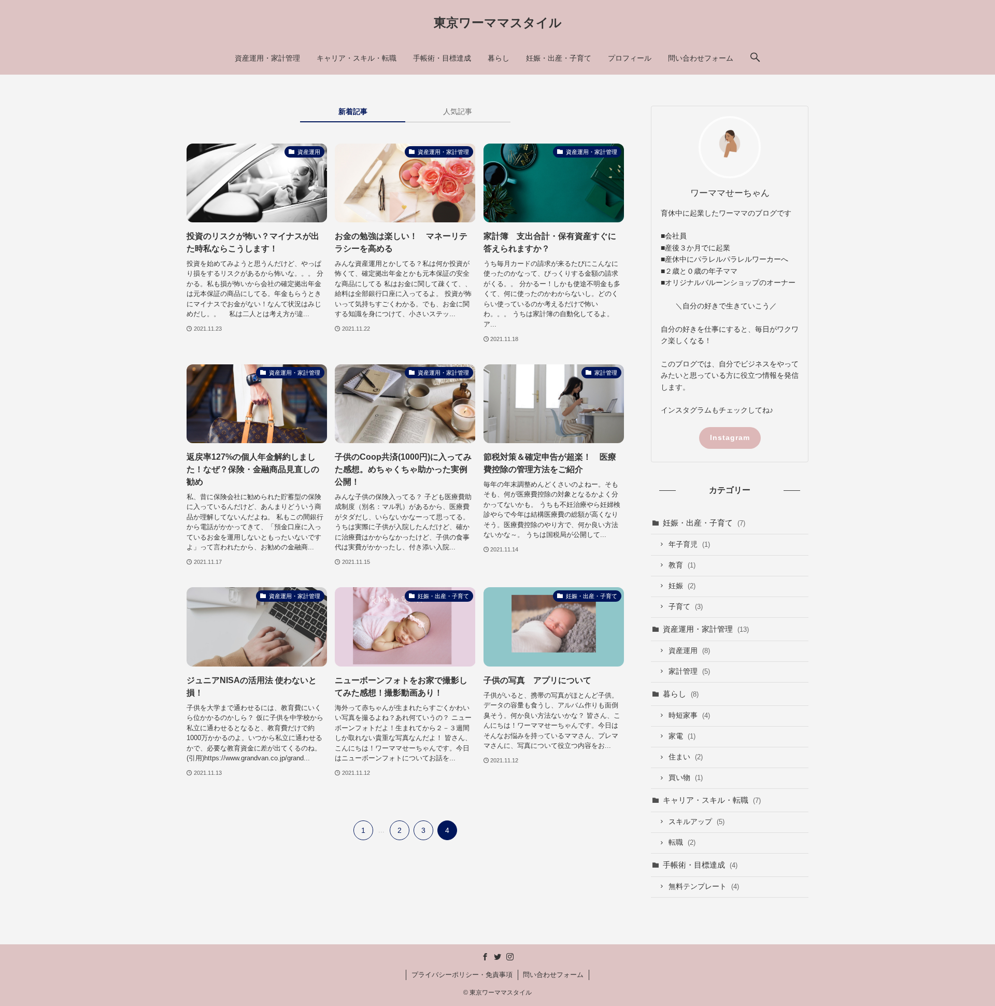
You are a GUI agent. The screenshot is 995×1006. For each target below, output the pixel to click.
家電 (682, 736)
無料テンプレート (704, 886)
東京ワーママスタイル (498, 23)
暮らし (681, 693)
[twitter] (497, 956)
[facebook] (485, 956)
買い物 (686, 778)
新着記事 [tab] (352, 111)
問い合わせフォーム (553, 975)
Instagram (730, 437)
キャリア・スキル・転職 (712, 800)
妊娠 (682, 586)
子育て (686, 607)
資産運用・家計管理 (706, 629)
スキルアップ (696, 822)
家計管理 (689, 671)
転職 (682, 842)
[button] (755, 58)
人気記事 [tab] (457, 111)
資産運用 (689, 651)
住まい (686, 757)
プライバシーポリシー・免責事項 (462, 975)
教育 (682, 565)
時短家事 (689, 715)
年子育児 (689, 544)
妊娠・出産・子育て (704, 522)
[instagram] (510, 956)
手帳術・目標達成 (700, 864)
